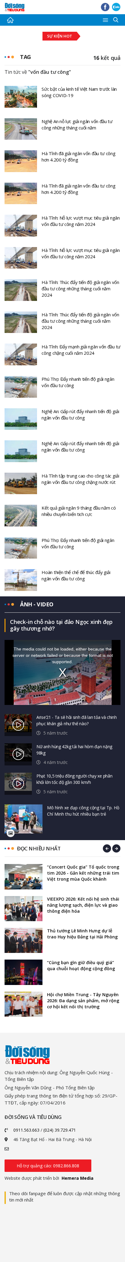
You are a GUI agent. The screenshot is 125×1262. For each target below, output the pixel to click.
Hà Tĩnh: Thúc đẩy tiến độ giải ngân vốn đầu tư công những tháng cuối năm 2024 (80, 288)
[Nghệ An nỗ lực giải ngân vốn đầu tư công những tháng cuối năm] (21, 128)
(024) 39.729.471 (59, 1130)
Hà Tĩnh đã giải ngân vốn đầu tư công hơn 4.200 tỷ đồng (78, 156)
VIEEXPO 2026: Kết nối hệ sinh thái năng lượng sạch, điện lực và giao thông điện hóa (83, 905)
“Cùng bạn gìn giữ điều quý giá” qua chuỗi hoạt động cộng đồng (81, 965)
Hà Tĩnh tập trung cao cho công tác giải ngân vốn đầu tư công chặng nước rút (80, 479)
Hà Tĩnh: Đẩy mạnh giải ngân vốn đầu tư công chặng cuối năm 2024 (81, 350)
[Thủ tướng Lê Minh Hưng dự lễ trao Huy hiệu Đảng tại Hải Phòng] (23, 940)
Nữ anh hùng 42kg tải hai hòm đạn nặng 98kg (74, 750)
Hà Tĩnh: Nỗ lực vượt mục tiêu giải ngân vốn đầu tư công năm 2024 (81, 221)
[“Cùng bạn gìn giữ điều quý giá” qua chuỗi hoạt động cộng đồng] (23, 972)
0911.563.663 (26, 1130)
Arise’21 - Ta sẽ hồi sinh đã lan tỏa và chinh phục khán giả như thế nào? (76, 720)
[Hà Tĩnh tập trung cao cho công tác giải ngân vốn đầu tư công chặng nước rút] (21, 483)
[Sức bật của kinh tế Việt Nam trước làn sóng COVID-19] (21, 96)
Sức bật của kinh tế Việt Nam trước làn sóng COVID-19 (79, 92)
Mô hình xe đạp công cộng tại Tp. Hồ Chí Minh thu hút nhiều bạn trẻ (83, 811)
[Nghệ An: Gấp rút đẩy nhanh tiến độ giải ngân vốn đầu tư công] (21, 418)
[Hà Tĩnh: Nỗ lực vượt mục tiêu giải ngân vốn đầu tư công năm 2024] (21, 225)
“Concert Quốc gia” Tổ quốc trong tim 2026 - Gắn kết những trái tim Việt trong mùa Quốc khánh (83, 873)
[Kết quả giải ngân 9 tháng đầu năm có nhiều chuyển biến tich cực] (21, 515)
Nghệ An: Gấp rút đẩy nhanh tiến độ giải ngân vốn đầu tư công (80, 414)
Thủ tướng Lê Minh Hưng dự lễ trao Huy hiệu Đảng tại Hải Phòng (82, 934)
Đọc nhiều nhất (38, 848)
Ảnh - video (36, 604)
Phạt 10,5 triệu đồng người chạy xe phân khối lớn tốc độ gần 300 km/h (74, 779)
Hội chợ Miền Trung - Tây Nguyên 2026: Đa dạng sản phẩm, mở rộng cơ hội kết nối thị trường (83, 1000)
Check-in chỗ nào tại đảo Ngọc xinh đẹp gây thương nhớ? (61, 625)
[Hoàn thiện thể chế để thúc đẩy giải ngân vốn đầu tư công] (21, 579)
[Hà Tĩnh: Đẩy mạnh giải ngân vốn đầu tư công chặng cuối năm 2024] (21, 354)
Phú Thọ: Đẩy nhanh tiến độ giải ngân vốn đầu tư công (78, 382)
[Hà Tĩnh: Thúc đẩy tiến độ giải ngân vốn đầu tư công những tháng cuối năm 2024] (21, 289)
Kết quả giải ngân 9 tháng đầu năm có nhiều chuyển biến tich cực (79, 511)
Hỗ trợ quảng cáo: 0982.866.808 (48, 1166)
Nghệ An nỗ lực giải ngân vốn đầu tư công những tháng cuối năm (77, 124)
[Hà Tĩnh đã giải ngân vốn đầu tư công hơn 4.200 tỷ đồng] (21, 160)
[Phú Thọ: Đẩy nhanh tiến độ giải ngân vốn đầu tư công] (21, 386)
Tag (25, 56)
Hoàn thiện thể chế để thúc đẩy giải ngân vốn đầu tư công (76, 575)
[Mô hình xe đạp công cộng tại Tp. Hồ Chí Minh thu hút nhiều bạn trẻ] (23, 819)
